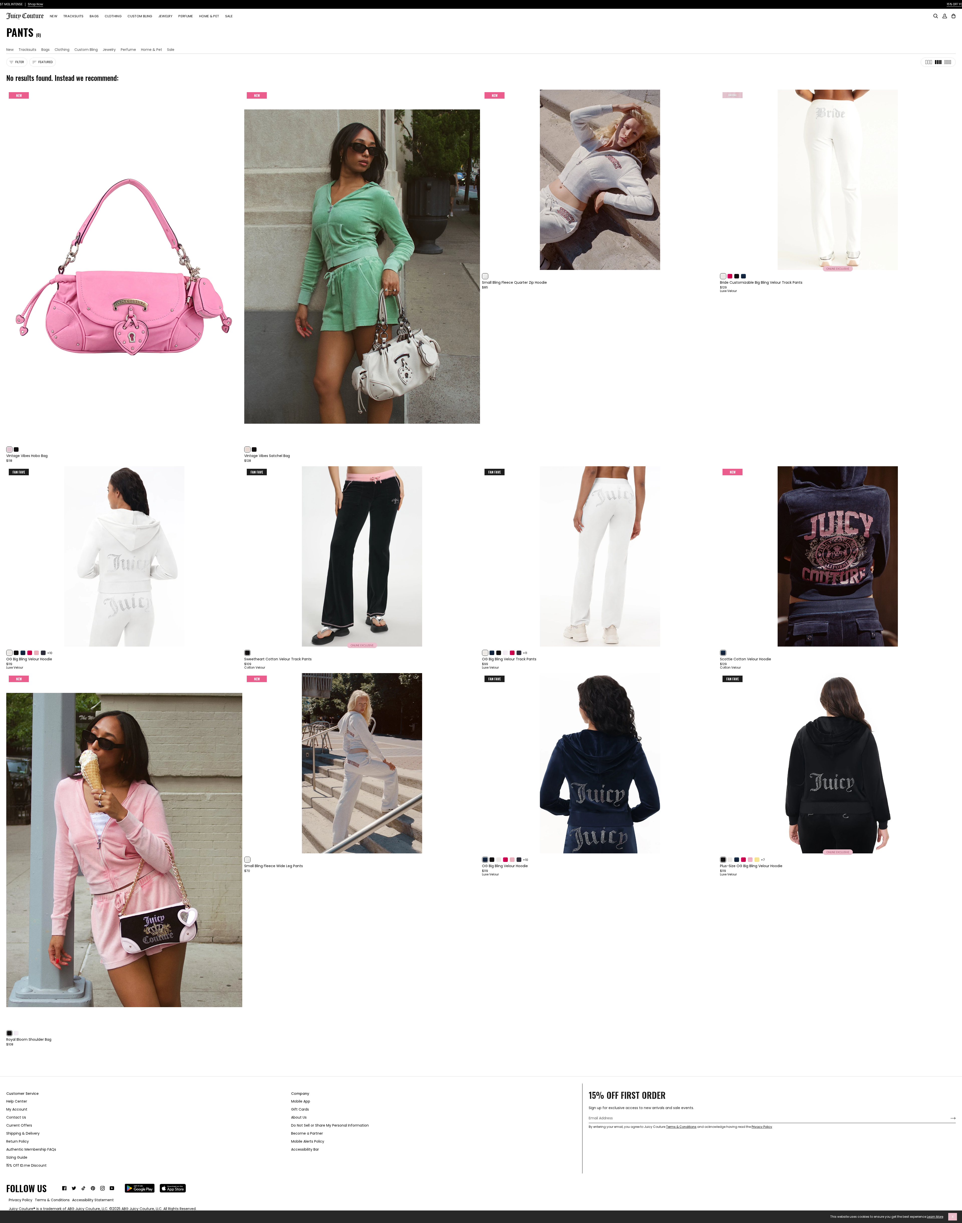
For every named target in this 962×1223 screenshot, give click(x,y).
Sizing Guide (16, 1157)
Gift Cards (300, 1109)
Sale (170, 49)
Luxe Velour (728, 291)
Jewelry (109, 49)
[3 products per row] (928, 62)
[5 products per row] (947, 62)
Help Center (16, 1101)
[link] (64, 1188)
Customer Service (22, 1093)
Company (300, 1093)
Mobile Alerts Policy (307, 1141)
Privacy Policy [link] (20, 1199)
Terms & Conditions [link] (52, 1199)
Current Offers (19, 1125)
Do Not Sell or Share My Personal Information (330, 1125)
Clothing (62, 49)
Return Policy (17, 1141)
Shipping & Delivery (23, 1133)
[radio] (9, 449)
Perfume (128, 49)
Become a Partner (307, 1133)
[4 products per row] (938, 62)
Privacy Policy (762, 1127)
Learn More (935, 1216)
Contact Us (16, 1117)
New (10, 49)
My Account (16, 1109)
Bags (45, 49)
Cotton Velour (254, 667)
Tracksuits (27, 49)
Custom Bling (86, 49)
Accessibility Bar (305, 1149)
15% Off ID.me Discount (26, 1165)
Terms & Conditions (681, 1127)
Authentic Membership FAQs (31, 1149)
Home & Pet (151, 49)
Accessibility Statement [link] (93, 1199)
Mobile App (300, 1101)
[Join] (949, 1118)
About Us (299, 1117)
